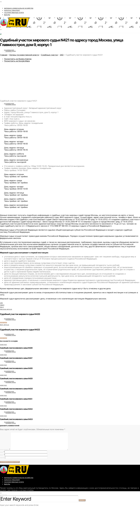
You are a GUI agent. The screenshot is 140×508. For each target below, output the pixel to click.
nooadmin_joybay (11, 51)
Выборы (7, 15)
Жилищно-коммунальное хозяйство (18, 8)
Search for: (3, 494)
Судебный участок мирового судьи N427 (16, 358)
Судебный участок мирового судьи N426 (16, 348)
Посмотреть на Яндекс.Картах (18, 59)
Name (1, 452)
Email (1, 455)
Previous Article (6, 309)
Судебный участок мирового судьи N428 (16, 368)
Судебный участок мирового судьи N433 (16, 419)
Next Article (4, 325)
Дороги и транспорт (12, 10)
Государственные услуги (14, 12)
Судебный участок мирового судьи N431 (16, 399)
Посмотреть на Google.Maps (17, 61)
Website (2, 457)
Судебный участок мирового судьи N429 (16, 378)
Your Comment (4, 449)
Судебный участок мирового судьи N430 (16, 388)
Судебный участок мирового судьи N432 (16, 409)
